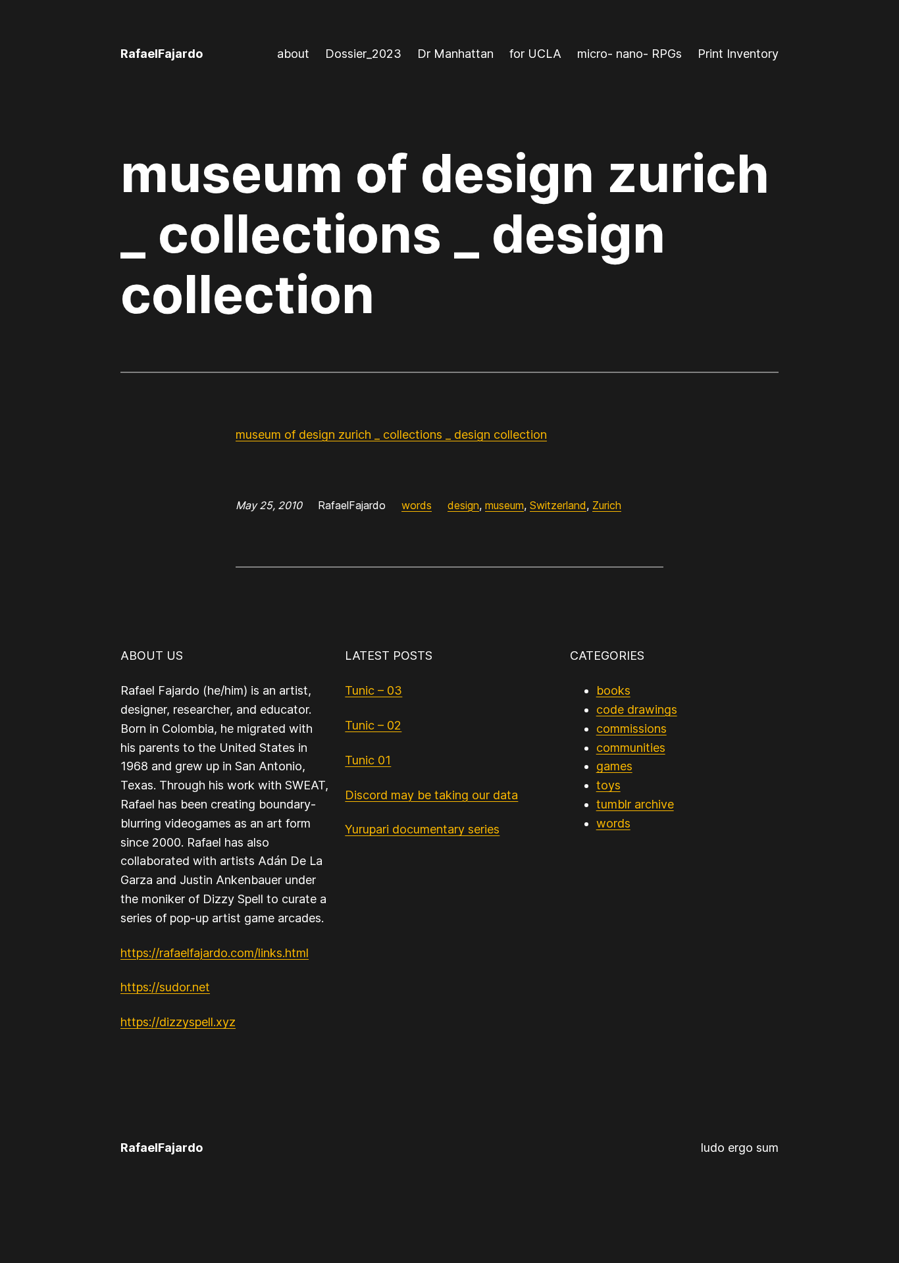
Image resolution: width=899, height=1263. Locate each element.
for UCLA (535, 54)
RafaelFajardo (161, 54)
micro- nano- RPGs (629, 54)
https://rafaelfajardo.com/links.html (214, 953)
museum (504, 505)
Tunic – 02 (373, 725)
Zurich (606, 505)
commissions (631, 728)
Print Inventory (738, 54)
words (416, 505)
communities (630, 748)
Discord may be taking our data (431, 795)
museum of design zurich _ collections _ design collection (391, 434)
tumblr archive (635, 804)
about (293, 54)
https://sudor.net (165, 987)
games (614, 766)
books (613, 690)
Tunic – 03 (373, 690)
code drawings (636, 709)
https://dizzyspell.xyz (178, 1022)
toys (608, 785)
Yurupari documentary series (422, 829)
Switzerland (558, 505)
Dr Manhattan (455, 54)
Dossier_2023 (363, 54)
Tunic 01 (368, 760)
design (463, 505)
